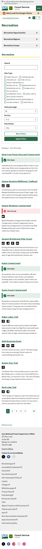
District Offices (7, 449)
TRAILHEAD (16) (11, 80)
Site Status (9, 124)
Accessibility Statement (11, 467)
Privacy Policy (7, 492)
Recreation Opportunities (14, 33)
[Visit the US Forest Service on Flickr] (19, 544)
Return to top (7, 425)
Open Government (9, 519)
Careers (5, 481)
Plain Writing (7, 495)
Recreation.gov (7, 464)
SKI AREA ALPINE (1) (13, 102)
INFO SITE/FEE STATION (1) (15, 97)
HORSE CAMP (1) (31, 94)
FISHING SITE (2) (30, 88)
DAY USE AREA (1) (12, 91)
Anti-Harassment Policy (11, 478)
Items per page (10, 107)
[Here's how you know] (21, 2)
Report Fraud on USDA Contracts (14, 505)
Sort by (7, 115)
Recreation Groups (11, 45)
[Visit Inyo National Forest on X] (3, 456)
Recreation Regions (12, 39)
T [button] (33, 18)
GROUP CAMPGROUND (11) (15, 83)
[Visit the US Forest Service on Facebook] (8, 544)
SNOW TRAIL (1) (28, 102)
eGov (4, 512)
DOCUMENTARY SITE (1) (14, 94)
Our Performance (8, 474)
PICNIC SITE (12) (25, 80)
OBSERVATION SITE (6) (29, 85)
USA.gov (5, 484)
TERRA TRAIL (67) (12, 77)
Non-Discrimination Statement (14, 516)
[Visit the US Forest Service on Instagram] (24, 544)
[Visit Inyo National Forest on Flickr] (14, 456)
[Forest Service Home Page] (11, 8)
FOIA (3, 502)
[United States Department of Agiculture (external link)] (5, 8)
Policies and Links (8, 509)
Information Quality (9, 523)
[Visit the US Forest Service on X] (3, 544)
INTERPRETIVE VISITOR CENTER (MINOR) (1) (20, 99)
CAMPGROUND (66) (28, 77)
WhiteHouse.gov (8, 488)
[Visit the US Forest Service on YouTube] (14, 544)
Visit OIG (5, 471)
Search (7, 63)
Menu (39, 8)
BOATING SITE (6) (12, 85)
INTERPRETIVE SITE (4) (13, 88)
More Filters (21, 134)
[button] (29, 17)
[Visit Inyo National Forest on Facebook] (8, 456)
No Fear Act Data (8, 499)
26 (34, 411)
